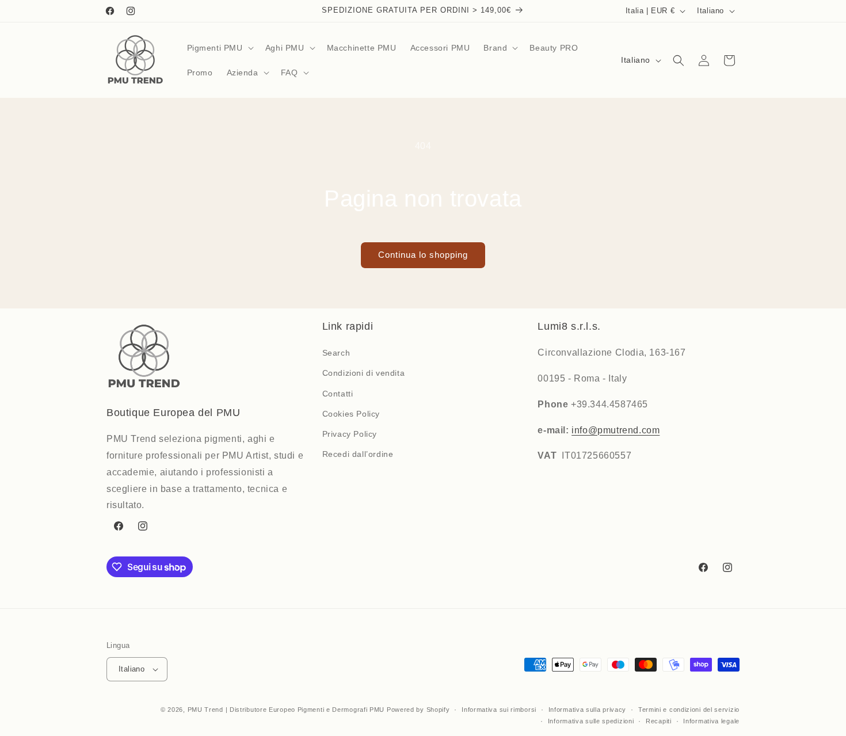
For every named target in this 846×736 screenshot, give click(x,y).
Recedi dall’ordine (358, 454)
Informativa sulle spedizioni (591, 721)
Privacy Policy (349, 433)
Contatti (337, 393)
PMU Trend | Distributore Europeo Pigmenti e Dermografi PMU (286, 709)
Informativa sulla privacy (587, 709)
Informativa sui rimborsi (499, 709)
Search (336, 352)
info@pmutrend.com (615, 430)
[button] (219, 48)
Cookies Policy (351, 413)
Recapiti (659, 721)
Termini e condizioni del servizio (689, 709)
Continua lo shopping (423, 255)
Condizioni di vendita (363, 372)
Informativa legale (711, 721)
